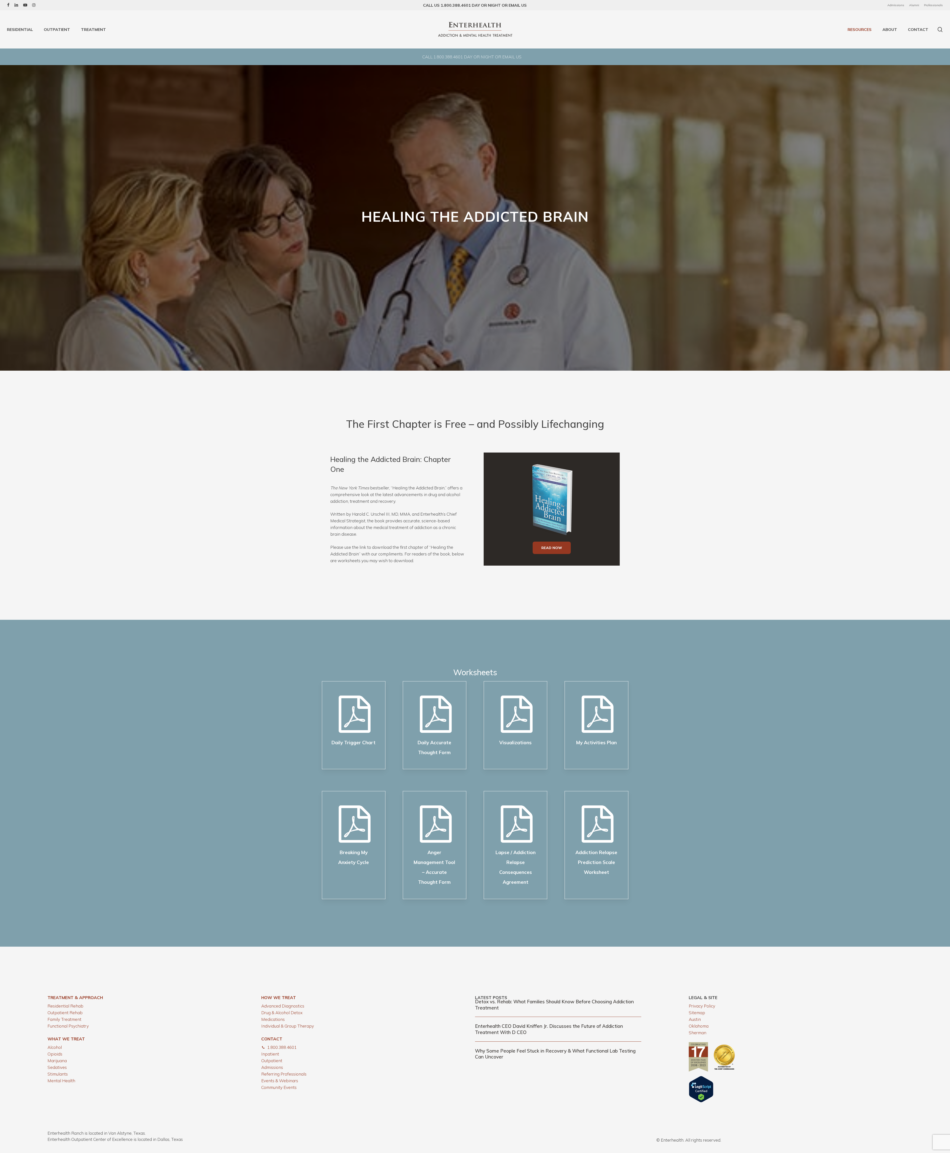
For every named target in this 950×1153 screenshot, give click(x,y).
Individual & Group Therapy (287, 1026)
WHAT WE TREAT (66, 1038)
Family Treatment (64, 1019)
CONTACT (271, 1038)
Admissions (272, 1067)
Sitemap (697, 1012)
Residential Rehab (65, 1006)
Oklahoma (699, 1026)
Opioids (55, 1054)
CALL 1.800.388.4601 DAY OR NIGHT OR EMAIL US (472, 56)
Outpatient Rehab (65, 1012)
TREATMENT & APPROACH (75, 997)
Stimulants (58, 1074)
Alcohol (55, 1047)
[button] (552, 548)
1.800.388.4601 (282, 1047)
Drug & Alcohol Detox (282, 1012)
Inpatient (270, 1054)
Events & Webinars (279, 1080)
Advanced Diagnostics (282, 1006)
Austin (695, 1019)
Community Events (279, 1087)
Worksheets (475, 672)
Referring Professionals (284, 1074)
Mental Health (61, 1080)
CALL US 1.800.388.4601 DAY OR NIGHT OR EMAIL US (475, 5)
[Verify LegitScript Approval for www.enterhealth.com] (701, 1101)
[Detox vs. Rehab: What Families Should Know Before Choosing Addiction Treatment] (558, 1004)
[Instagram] (34, 5)
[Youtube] (25, 5)
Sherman (697, 1032)
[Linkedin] (16, 5)
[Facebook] (8, 5)
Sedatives (57, 1067)
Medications (273, 1019)
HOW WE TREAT (278, 997)
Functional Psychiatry (68, 1026)
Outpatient (271, 1060)
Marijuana (57, 1060)
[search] (940, 29)
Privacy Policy (702, 1006)
